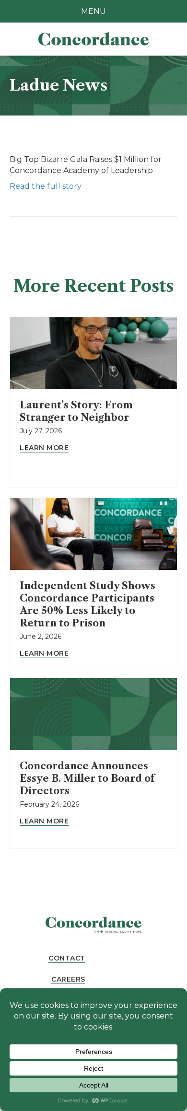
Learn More (44, 447)
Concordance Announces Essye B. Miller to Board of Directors (87, 778)
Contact (66, 958)
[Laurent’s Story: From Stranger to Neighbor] (93, 352)
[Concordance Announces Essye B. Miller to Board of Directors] (93, 713)
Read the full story (46, 186)
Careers (68, 979)
